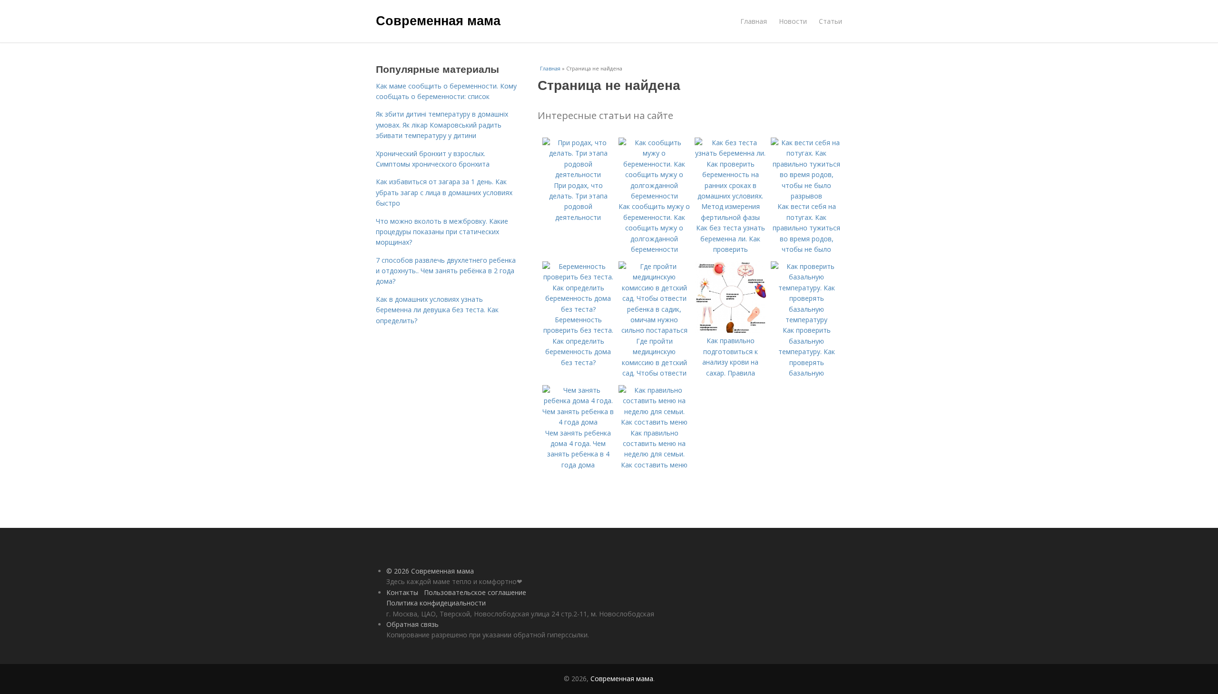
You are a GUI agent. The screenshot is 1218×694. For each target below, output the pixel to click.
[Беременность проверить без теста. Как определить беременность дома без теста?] (578, 309)
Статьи (830, 21)
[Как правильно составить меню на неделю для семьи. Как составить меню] (654, 421)
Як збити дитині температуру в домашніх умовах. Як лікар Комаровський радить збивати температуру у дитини (442, 124)
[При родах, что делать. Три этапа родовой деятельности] (578, 174)
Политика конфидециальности (436, 602)
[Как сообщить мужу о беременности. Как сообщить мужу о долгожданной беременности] (654, 195)
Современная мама (438, 20)
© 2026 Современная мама (430, 570)
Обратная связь (412, 624)
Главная (753, 21)
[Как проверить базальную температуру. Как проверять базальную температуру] (806, 319)
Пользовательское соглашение (475, 592)
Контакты (402, 592)
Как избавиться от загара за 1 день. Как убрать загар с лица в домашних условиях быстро (444, 192)
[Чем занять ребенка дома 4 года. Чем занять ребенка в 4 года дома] (578, 421)
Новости (793, 21)
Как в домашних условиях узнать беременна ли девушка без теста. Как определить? (437, 310)
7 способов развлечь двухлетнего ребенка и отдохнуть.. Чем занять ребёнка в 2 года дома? (446, 271)
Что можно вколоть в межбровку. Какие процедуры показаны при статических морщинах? (442, 232)
